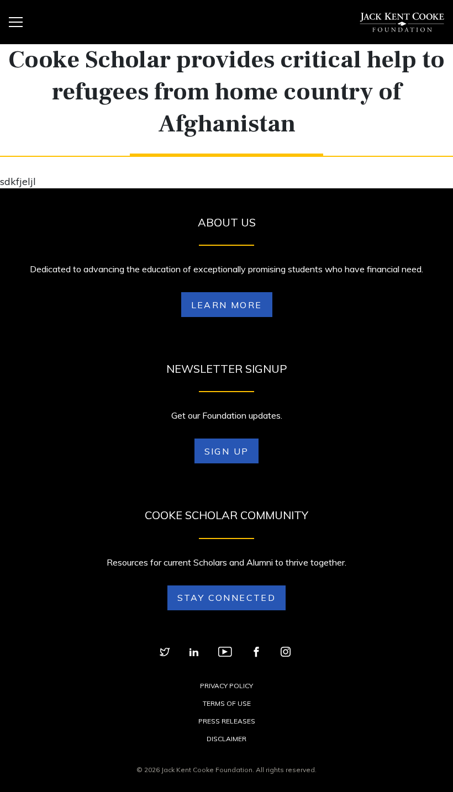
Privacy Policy (226, 686)
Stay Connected (226, 597)
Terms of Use (227, 703)
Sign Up (226, 451)
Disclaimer (226, 739)
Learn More (226, 304)
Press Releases (226, 721)
